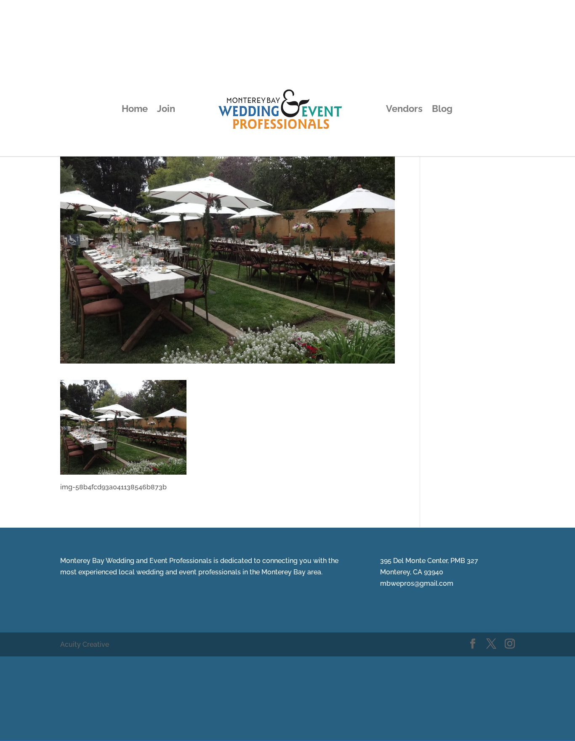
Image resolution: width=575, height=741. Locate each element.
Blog (442, 110)
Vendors (404, 110)
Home (135, 110)
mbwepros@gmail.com (416, 583)
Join (166, 110)
